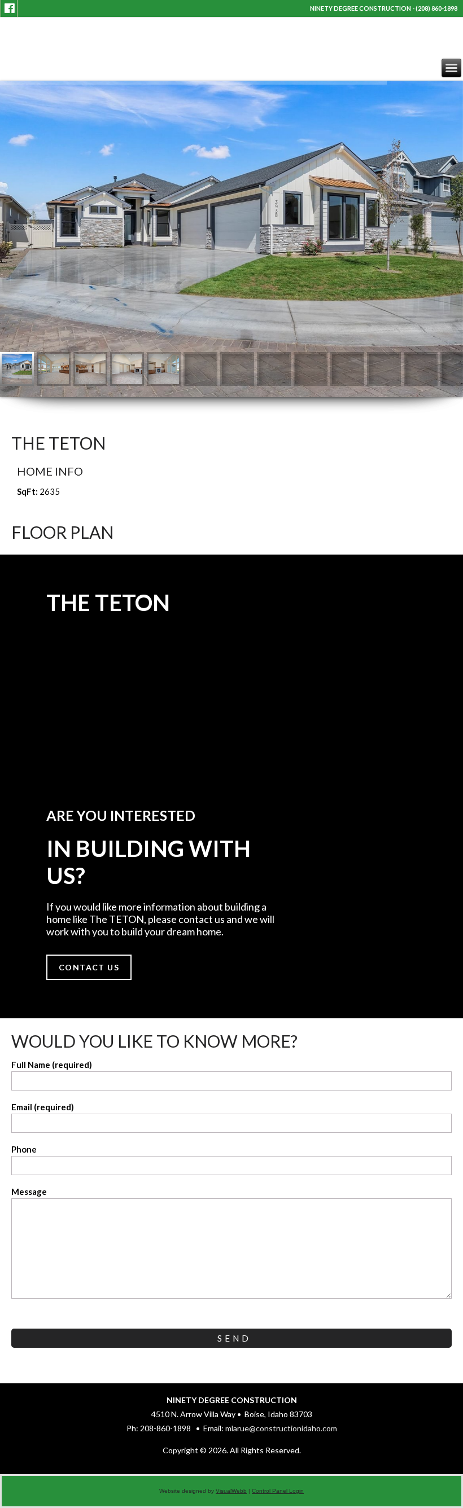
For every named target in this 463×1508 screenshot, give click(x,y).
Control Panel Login (278, 1491)
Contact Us (89, 967)
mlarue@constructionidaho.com (281, 1428)
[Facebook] (9, 8)
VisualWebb (231, 1491)
